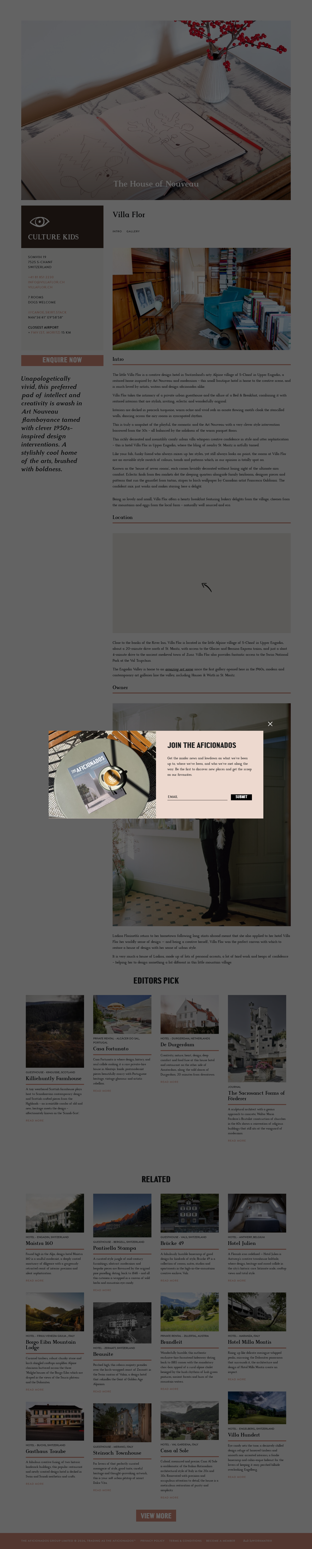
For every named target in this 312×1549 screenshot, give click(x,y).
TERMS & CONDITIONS (185, 1541)
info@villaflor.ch (46, 282)
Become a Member (220, 1541)
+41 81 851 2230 (41, 277)
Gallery (133, 231)
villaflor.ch (40, 287)
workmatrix (262, 1541)
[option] (156, 110)
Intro (117, 231)
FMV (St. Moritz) (46, 332)
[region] (202, 583)
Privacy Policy (152, 1541)
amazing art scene (179, 669)
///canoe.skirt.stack (47, 312)
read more (35, 1120)
